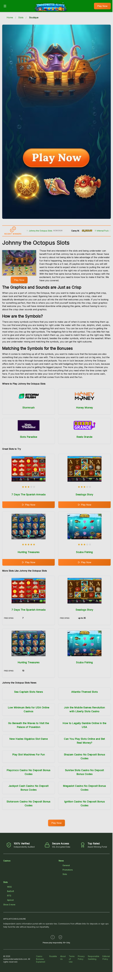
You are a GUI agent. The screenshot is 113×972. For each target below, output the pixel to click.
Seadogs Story (84, 494)
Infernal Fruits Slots (91, 231)
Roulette (53, 956)
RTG (9, 895)
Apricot (10, 900)
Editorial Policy (106, 957)
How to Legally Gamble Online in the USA (84, 725)
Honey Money (84, 407)
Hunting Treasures (29, 552)
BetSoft (10, 891)
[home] (51, 10)
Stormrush (28, 407)
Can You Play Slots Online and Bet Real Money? (84, 740)
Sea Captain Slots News (28, 691)
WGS (9, 887)
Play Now (102, 6)
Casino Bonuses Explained (40, 959)
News (61, 861)
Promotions (68, 870)
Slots (20, 17)
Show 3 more (9, 904)
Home (10, 17)
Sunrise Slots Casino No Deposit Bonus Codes (84, 772)
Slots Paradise (28, 436)
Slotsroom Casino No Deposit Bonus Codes (28, 803)
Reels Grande (84, 436)
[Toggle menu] (5, 6)
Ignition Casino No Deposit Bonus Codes (84, 803)
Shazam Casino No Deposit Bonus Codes (84, 756)
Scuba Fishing (84, 552)
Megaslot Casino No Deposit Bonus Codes (84, 787)
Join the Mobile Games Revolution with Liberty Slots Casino (84, 709)
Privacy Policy (81, 957)
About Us (63, 957)
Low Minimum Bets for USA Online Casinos (28, 709)
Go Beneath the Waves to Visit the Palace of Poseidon (28, 725)
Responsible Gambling (93, 957)
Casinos (6, 861)
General (66, 865)
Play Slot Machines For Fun (28, 754)
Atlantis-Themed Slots (84, 691)
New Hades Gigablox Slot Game (28, 738)
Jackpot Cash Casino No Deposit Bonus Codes (29, 787)
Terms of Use (72, 959)
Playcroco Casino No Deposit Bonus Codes (28, 772)
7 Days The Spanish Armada (28, 494)
